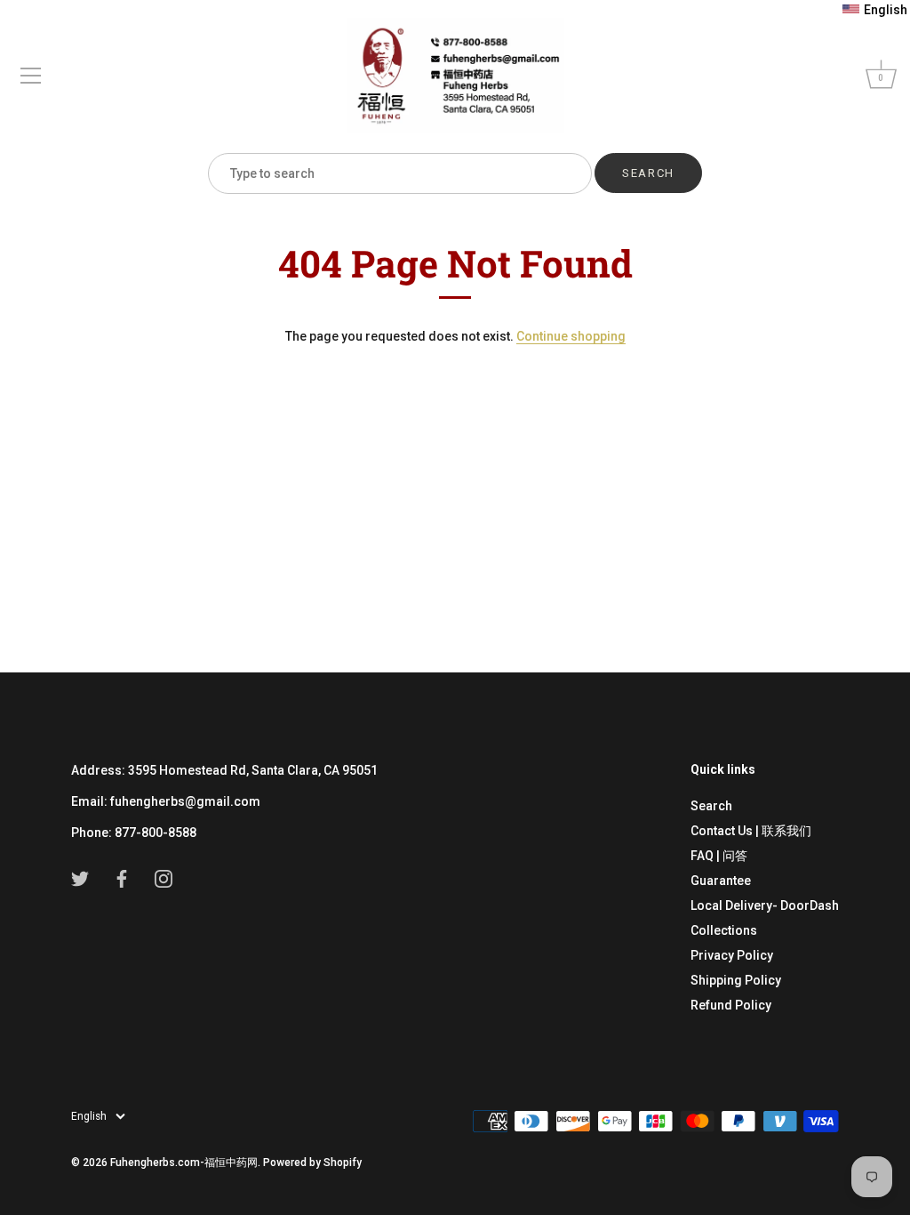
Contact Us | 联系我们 (750, 831)
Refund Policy (730, 1005)
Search (711, 806)
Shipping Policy (735, 980)
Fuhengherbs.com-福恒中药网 (184, 1162)
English (89, 1116)
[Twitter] (80, 878)
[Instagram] (163, 878)
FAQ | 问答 (718, 856)
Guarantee (720, 880)
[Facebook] (122, 878)
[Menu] (31, 75)
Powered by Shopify (312, 1162)
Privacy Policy (731, 955)
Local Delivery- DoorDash (764, 905)
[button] (875, 10)
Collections (723, 930)
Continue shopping (571, 336)
